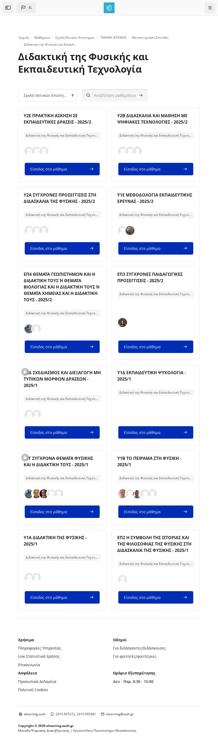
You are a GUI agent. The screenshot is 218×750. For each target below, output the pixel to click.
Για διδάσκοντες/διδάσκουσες (139, 648)
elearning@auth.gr (120, 714)
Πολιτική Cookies (33, 689)
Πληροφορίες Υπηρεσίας (39, 648)
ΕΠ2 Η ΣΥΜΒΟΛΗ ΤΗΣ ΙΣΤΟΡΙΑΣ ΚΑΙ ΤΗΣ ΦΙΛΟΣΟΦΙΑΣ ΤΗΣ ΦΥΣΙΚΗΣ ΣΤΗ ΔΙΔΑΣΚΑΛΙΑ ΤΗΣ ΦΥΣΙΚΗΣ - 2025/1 (154, 544)
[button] (26, 7)
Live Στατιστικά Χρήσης (39, 656)
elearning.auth (34, 714)
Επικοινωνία (29, 664)
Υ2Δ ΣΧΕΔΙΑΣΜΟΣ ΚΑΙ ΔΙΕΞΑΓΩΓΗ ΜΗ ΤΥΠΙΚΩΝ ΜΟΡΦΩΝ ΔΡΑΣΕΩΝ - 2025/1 (62, 379)
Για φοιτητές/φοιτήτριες (134, 656)
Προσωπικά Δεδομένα (37, 681)
